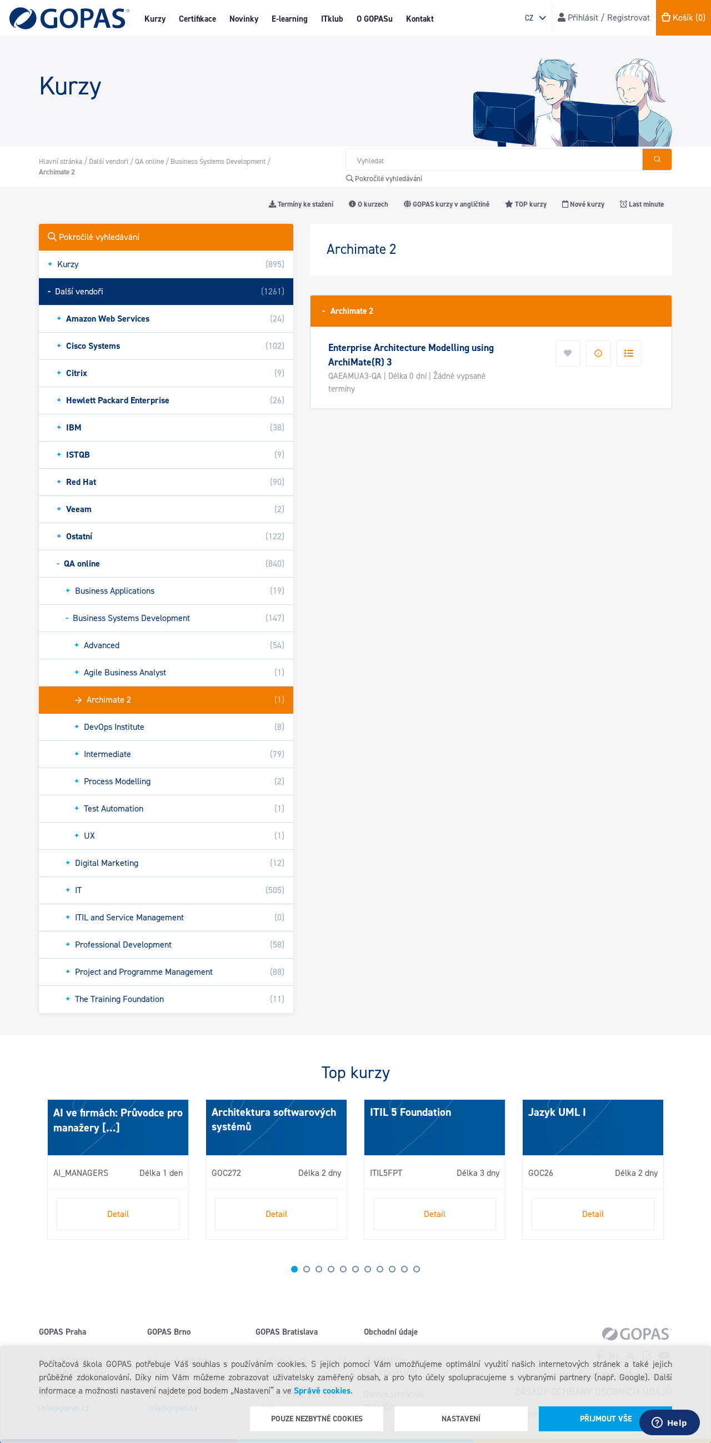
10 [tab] (404, 1269)
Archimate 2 (347, 311)
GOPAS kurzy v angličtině (450, 204)
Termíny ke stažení (304, 204)
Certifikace (197, 18)
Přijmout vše (606, 1419)
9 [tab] (392, 1269)
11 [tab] (416, 1269)
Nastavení (461, 1419)
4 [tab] (331, 1269)
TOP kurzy (530, 204)
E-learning (290, 18)
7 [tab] (367, 1269)
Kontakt (420, 18)
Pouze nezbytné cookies (317, 1419)
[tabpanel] (118, 1169)
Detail (118, 1214)
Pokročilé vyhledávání (387, 178)
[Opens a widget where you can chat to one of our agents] (669, 1423)
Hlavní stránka (60, 161)
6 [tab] (355, 1269)
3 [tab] (319, 1269)
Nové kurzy (586, 204)
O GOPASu (375, 18)
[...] (109, 1127)
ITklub (332, 18)
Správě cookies (322, 1390)
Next (50, 1174)
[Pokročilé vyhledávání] (657, 159)
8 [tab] (380, 1269)
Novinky (243, 18)
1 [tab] (294, 1269)
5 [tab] (343, 1269)
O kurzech (372, 204)
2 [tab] (306, 1269)
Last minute (645, 204)
